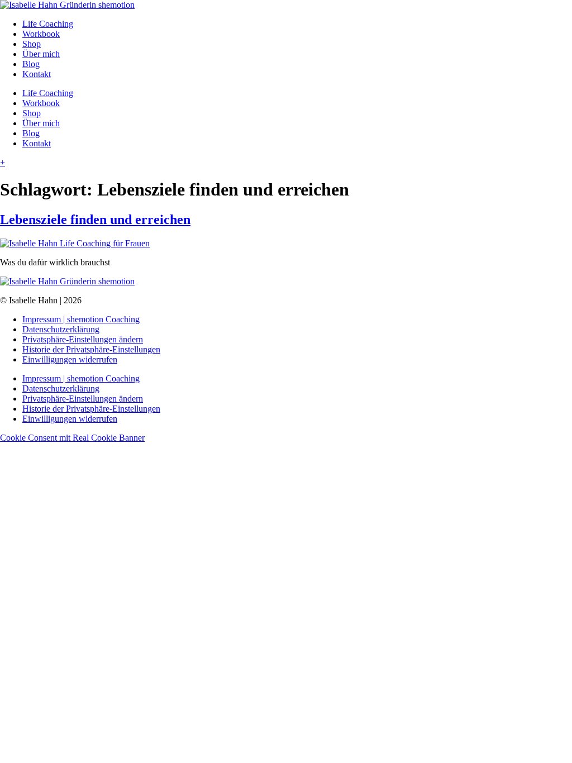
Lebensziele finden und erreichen (95, 219)
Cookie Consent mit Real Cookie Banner (72, 437)
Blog (31, 64)
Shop (31, 44)
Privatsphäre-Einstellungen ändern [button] (82, 339)
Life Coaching (47, 23)
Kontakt (36, 74)
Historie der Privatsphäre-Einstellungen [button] (91, 349)
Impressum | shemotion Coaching (81, 319)
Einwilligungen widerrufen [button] (69, 359)
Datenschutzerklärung (60, 329)
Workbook (41, 34)
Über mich (41, 54)
